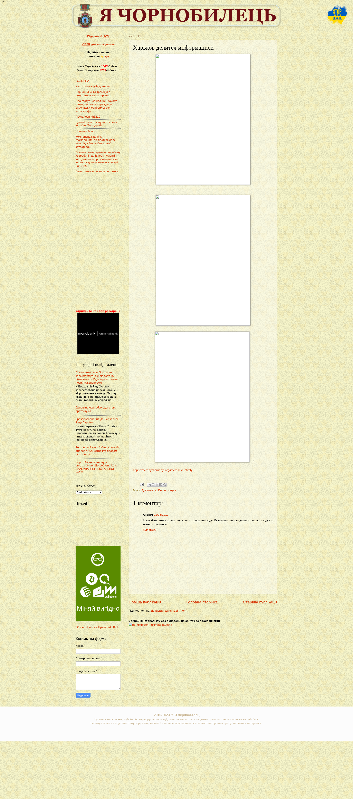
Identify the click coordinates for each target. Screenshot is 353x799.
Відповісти (149, 529)
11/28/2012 (161, 514)
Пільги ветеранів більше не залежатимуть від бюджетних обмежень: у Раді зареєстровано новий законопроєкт (97, 377)
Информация (167, 490)
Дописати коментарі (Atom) (169, 610)
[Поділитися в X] (157, 485)
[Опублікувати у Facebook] (161, 485)
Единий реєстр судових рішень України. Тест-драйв (96, 124)
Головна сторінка (202, 602)
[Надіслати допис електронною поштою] (142, 484)
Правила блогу (85, 131)
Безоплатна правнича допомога (97, 171)
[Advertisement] (98, 241)
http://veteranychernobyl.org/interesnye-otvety (162, 470)
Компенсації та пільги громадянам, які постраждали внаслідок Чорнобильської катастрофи (96, 141)
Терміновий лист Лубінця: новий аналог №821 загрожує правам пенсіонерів (97, 451)
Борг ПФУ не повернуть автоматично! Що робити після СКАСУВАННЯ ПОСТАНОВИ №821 (96, 467)
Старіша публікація (260, 602)
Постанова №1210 (88, 116)
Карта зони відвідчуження (93, 86)
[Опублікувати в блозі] (153, 485)
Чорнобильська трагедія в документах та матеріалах (93, 93)
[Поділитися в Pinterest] (165, 485)
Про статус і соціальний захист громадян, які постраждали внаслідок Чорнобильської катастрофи (96, 106)
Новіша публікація (145, 602)
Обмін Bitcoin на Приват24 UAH (97, 627)
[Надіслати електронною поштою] (149, 485)
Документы (149, 490)
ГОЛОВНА (82, 80)
